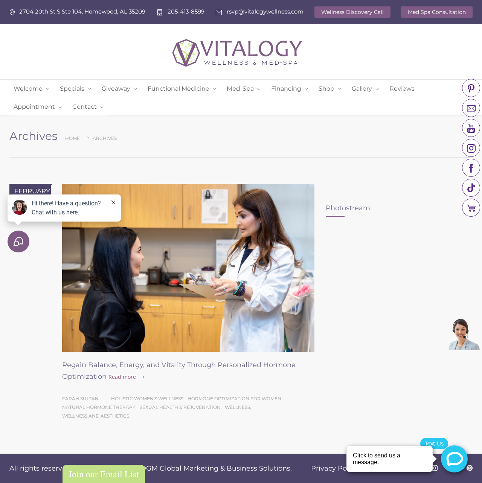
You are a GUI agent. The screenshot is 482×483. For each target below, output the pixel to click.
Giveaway (116, 88)
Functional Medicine (178, 88)
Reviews (402, 88)
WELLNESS (237, 407)
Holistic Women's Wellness (147, 398)
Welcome (28, 88)
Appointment (34, 106)
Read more (122, 376)
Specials (72, 88)
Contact (84, 106)
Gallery (362, 88)
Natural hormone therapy (99, 407)
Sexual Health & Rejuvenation (180, 407)
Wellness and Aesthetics (95, 416)
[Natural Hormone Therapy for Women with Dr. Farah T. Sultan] (188, 268)
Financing (286, 88)
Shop (326, 88)
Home (72, 138)
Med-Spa (240, 88)
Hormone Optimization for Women (234, 398)
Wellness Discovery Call (352, 12)
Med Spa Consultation (437, 12)
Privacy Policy (334, 468)
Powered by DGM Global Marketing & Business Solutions (194, 468)
